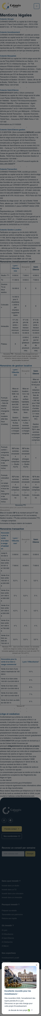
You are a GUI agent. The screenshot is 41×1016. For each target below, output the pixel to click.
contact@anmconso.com (24, 796)
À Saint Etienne (8, 938)
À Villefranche (7, 942)
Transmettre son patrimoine (12, 915)
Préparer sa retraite (9, 911)
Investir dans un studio (10, 886)
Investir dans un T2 (9, 890)
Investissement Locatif (10, 958)
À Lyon (4, 930)
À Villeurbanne (7, 934)
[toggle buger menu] (36, 6)
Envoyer (30, 854)
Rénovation (6, 962)
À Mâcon (5, 946)
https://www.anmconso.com (17, 757)
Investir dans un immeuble (12, 898)
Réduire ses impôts (9, 919)
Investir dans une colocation (12, 894)
